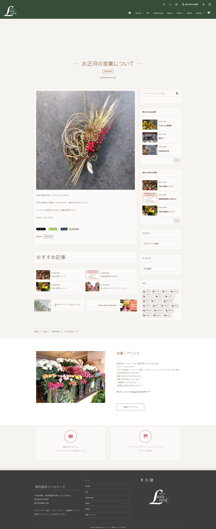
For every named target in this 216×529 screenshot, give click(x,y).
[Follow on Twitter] (170, 4)
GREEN (170, 310)
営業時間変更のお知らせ (109, 276)
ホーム (87, 480)
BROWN (158, 315)
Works (87, 509)
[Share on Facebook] (163, 4)
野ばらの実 (157, 301)
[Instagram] (176, 4)
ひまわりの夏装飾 (165, 126)
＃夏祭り (170, 296)
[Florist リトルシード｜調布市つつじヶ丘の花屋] (159, 505)
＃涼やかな (148, 296)
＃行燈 (157, 291)
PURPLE (166, 306)
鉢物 (146, 301)
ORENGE (148, 310)
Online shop (89, 498)
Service (87, 486)
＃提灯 (160, 296)
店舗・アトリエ (130, 407)
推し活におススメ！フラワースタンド (114, 288)
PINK (175, 306)
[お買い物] (208, 13)
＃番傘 (175, 291)
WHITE (147, 306)
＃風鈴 (147, 291)
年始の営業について (58, 276)
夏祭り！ (162, 138)
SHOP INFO (108, 71)
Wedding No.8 (164, 151)
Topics (87, 503)
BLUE (168, 315)
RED (156, 306)
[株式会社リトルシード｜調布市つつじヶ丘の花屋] (11, 11)
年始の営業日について (59, 288)
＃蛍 (166, 291)
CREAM (147, 315)
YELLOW (169, 301)
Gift (86, 492)
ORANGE (159, 310)
